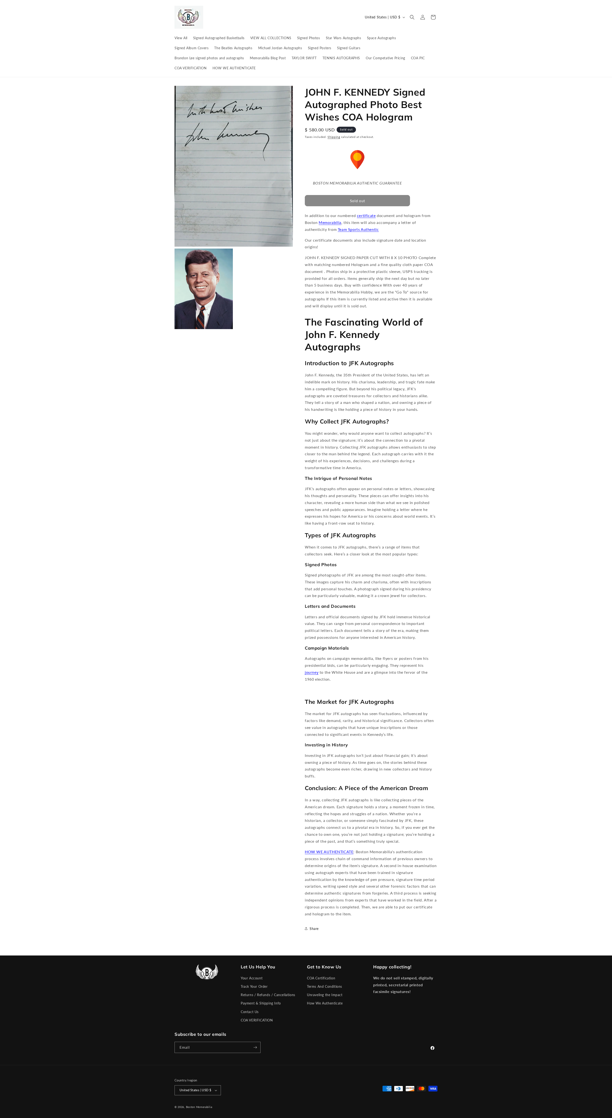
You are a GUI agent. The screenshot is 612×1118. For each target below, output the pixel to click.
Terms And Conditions (324, 986)
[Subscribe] (255, 1047)
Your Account (251, 978)
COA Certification (321, 978)
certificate (366, 215)
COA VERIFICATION (257, 1020)
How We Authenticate (325, 1003)
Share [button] (314, 929)
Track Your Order (254, 986)
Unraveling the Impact (325, 995)
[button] (412, 17)
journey (311, 672)
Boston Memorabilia (199, 1106)
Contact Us (250, 1012)
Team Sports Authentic (358, 229)
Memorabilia (330, 222)
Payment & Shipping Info (261, 1003)
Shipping (334, 137)
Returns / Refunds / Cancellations (268, 995)
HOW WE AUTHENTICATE (329, 851)
